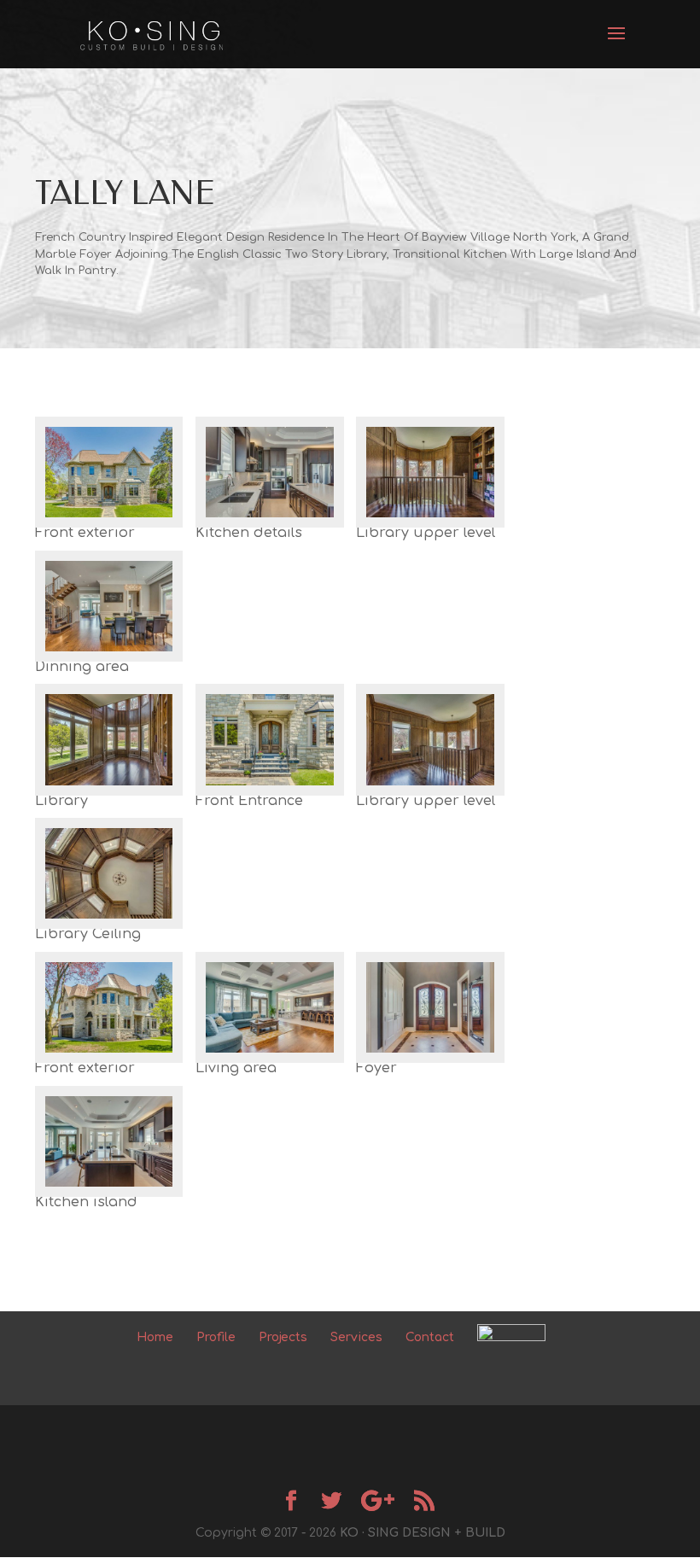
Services (356, 1337)
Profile (216, 1337)
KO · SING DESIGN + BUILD (422, 1532)
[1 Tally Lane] (109, 527)
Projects (283, 1337)
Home (155, 1337)
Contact (429, 1337)
